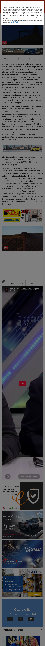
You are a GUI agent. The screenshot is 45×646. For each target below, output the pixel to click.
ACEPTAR (14, 22)
